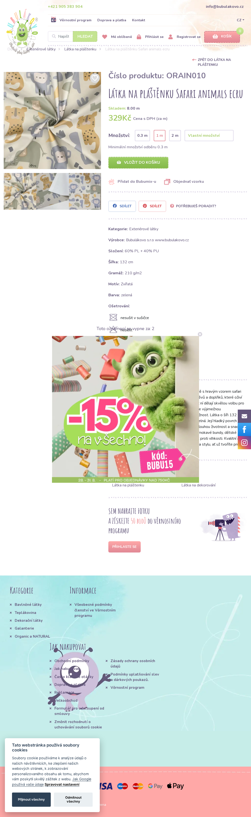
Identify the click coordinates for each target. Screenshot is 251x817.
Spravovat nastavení (62, 784)
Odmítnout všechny (73, 799)
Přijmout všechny (31, 799)
